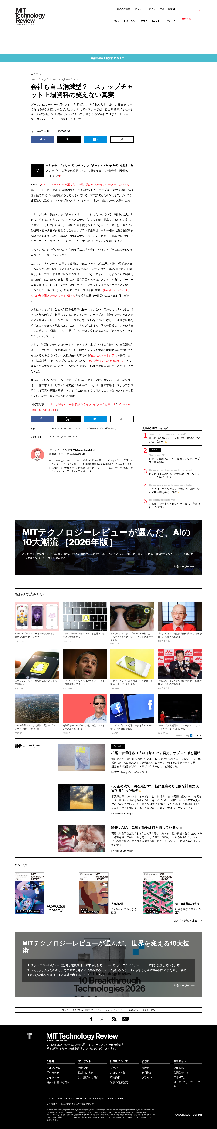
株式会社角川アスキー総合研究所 (77, 1103)
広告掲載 (115, 1077)
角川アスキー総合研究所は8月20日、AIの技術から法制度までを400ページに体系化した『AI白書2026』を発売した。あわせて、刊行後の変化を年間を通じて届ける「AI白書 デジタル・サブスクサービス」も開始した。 (156, 762)
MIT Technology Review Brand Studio (131, 772)
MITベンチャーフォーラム (187, 1084)
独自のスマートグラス (103, 355)
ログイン (139, 9)
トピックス (130, 21)
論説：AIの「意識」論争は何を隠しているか (145, 827)
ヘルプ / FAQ (53, 1067)
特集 (144, 21)
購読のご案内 (123, 9)
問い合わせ (53, 1072)
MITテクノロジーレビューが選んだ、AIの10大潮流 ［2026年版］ (106, 537)
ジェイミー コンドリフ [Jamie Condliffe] (72, 450)
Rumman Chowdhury (123, 850)
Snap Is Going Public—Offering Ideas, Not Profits (57, 79)
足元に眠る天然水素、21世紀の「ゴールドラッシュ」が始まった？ (175, 473)
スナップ (76, 428)
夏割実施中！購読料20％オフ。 (109, 58)
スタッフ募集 (117, 1072)
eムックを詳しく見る (185, 920)
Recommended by (182, 736)
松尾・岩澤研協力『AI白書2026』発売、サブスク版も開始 (174, 456)
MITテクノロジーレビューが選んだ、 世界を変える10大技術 (105, 947)
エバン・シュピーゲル (60, 428)
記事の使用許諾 (119, 1082)
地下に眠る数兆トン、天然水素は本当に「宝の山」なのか (174, 438)
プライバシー (149, 1077)
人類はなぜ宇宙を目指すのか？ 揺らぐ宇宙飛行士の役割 (174, 503)
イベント (170, 21)
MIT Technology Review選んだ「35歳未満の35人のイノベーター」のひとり (85, 184)
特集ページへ (182, 566)
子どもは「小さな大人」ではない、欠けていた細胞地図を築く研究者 (174, 488)
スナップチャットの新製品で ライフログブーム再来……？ (82, 404)
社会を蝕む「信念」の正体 (188, 908)
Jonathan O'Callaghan (124, 813)
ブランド (115, 1067)
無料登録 (186, 19)
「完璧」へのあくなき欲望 (123, 908)
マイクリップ (155, 9)
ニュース (36, 74)
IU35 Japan (179, 1067)
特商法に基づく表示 (58, 1082)
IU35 (116, 21)
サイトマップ (54, 1077)
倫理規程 (147, 1067)
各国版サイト (181, 1072)
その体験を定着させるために (105, 360)
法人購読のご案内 (88, 1077)
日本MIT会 (179, 1077)
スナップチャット (90, 428)
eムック (156, 21)
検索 (170, 9)
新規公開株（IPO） (108, 428)
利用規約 (147, 1072)
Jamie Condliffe (42, 131)
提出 (61, 176)
